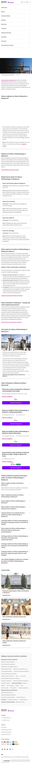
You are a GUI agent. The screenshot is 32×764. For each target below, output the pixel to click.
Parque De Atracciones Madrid (8, 673)
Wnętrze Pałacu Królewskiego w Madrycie (11, 322)
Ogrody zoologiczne (23, 688)
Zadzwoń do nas (7, 717)
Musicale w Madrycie (6, 680)
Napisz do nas (6, 720)
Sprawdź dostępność (16, 402)
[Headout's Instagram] (5, 749)
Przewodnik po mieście (7, 45)
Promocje (3, 41)
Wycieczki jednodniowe (7, 692)
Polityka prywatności (6, 729)
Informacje (4, 7)
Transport (3, 28)
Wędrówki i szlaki (20, 702)
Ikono (17, 676)
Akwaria (25, 683)
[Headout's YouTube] (7, 749)
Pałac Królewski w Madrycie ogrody (10, 169)
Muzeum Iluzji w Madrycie (7, 676)
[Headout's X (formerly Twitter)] (12, 749)
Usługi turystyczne (6, 32)
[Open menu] (30, 2)
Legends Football (5, 683)
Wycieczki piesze (21, 697)
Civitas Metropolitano (6, 671)
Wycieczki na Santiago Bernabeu (9, 666)
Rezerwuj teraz (6, 595)
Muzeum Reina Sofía (6, 669)
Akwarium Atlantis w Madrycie (20, 680)
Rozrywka (3, 37)
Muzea (17, 685)
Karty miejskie (10, 685)
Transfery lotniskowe (12, 699)
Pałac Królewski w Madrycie (8, 74)
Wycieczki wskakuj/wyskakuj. (8, 695)
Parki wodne (13, 688)
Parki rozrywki (4, 688)
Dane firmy (4, 727)
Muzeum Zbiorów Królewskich (21, 671)
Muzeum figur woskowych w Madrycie (10, 678)
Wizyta (3, 11)
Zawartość (7, 761)
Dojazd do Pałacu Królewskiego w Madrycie (12, 295)
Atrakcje (3, 20)
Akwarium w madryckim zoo (20, 669)
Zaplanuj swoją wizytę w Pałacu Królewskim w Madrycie (13, 375)
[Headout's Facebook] (10, 749)
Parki (22, 685)
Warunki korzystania (6, 732)
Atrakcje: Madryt (5, 16)
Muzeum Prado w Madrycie (8, 662)
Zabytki (3, 685)
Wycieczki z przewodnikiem (8, 697)
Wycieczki (4, 24)
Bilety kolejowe (23, 699)
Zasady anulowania (6, 734)
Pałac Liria (23, 676)
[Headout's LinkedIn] (2, 749)
